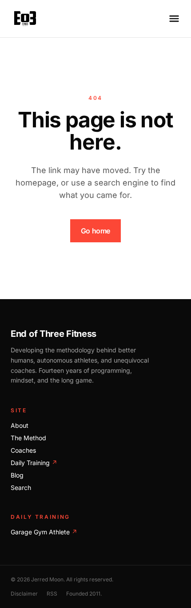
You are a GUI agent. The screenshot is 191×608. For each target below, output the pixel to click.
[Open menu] (174, 18)
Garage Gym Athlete (44, 532)
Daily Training (34, 462)
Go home (95, 230)
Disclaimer (24, 593)
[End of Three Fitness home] (25, 19)
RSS (52, 593)
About (19, 425)
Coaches (23, 450)
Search (21, 487)
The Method (28, 438)
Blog (17, 475)
